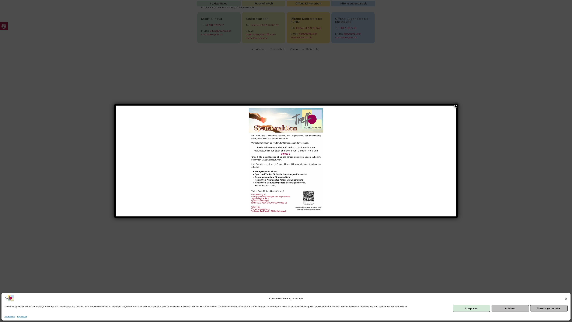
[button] (566, 298)
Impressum (9, 316)
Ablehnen (510, 308)
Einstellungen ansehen (549, 308)
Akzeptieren (471, 308)
